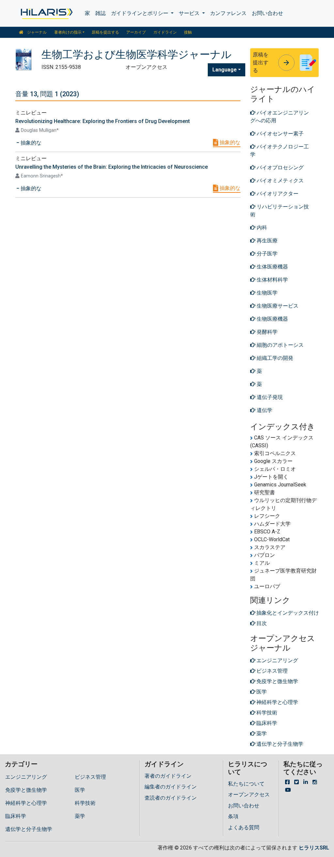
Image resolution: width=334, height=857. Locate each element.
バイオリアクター (276, 194)
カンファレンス (228, 13)
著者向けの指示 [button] (68, 32)
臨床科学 (15, 816)
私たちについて (246, 784)
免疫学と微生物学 (26, 790)
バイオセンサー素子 (279, 133)
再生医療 (266, 240)
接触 (188, 32)
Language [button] (224, 70)
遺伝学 (263, 410)
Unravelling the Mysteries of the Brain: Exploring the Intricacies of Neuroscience (111, 167)
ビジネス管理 (90, 777)
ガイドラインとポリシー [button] (140, 13)
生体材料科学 (271, 280)
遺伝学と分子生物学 (28, 829)
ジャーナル (36, 32)
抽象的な (229, 142)
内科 (261, 227)
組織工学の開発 (274, 358)
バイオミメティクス (279, 180)
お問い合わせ (267, 13)
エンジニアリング (26, 777)
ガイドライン (165, 32)
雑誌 (100, 13)
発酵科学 (266, 332)
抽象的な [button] (30, 143)
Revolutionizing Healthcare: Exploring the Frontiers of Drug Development (102, 121)
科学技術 (85, 803)
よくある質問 (243, 827)
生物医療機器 (271, 319)
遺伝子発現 (269, 397)
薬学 (80, 816)
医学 (80, 790)
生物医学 (266, 293)
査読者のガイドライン (170, 798)
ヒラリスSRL (314, 848)
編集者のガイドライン (170, 787)
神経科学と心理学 (26, 803)
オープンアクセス (249, 794)
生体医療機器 (271, 267)
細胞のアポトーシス (279, 345)
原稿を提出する (105, 32)
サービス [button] (190, 13)
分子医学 (266, 254)
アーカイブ (136, 32)
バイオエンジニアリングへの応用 (279, 117)
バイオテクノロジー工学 (279, 151)
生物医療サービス (276, 306)
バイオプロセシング (279, 167)
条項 (233, 816)
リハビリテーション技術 (279, 211)
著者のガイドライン (167, 776)
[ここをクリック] (46, 13)
